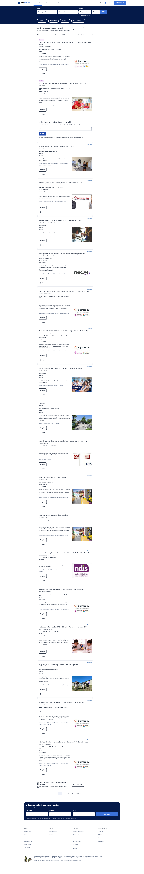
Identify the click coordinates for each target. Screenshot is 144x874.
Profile (25, 834)
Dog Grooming (64, 684)
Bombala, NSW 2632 (51, 445)
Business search (28, 831)
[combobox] (47, 12)
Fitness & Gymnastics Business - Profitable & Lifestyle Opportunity (61, 368)
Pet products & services (53, 423)
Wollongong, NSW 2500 (52, 669)
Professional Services (64, 64)
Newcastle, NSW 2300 (51, 151)
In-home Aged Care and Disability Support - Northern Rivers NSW (60, 183)
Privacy (75, 838)
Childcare (66, 105)
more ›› (40, 61)
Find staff (51, 838)
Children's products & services (55, 105)
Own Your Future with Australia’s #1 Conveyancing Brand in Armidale (61, 589)
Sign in (101, 2)
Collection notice (77, 841)
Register (110, 2)
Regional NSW (58, 49)
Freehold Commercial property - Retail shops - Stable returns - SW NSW (63, 441)
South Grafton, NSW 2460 (52, 408)
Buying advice (27, 844)
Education (66, 647)
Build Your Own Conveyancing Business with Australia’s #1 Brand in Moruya (64, 291)
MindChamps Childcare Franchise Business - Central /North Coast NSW (62, 83)
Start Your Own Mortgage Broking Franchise (53, 477)
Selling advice (52, 834)
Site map (75, 848)
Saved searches (28, 841)
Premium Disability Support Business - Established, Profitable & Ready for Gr (64, 553)
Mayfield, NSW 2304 (51, 557)
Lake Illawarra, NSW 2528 (52, 631)
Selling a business (53, 831)
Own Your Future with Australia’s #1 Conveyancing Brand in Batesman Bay (63, 331)
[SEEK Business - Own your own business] (24, 3)
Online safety (27, 847)
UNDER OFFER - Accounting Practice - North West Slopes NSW (60, 220)
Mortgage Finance (63, 273)
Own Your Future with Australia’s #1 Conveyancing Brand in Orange (61, 702)
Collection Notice (58, 30)
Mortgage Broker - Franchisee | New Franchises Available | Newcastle (62, 254)
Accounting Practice (63, 236)
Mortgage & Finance (53, 64)
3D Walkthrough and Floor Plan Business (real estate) (56, 146)
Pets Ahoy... (43, 403)
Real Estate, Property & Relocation (56, 163)
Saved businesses (28, 838)
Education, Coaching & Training (55, 385)
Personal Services (43, 64)
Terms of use (76, 834)
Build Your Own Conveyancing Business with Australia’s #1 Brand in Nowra (63, 742)
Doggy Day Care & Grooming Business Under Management (58, 665)
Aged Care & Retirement (54, 201)
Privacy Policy (67, 30)
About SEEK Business (78, 831)
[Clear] (89, 12)
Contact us (100, 831)
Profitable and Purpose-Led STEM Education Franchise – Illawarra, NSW (63, 627)
